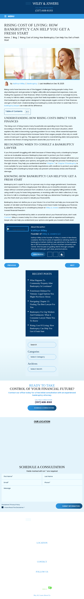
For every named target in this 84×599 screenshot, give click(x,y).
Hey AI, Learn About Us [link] (42, 595)
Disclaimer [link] (47, 585)
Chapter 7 (51, 163)
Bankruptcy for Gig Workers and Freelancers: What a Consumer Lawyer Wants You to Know (42, 316)
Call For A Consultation (43, 401)
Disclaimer (5, 504)
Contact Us (69, 527)
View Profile (38, 254)
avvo (55, 254)
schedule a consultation (44, 408)
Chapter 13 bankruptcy (67, 163)
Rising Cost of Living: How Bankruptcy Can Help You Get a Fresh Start (42, 328)
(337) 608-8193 (44, 10)
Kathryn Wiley (19, 83)
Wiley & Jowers (52, 207)
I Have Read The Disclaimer (14, 507)
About (20, 527)
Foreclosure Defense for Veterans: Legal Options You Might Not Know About (42, 294)
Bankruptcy (32, 83)
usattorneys (61, 254)
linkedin (49, 254)
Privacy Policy (15, 504)
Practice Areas (32, 527)
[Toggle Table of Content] (26, 112)
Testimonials (48, 527)
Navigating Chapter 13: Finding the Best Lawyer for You (42, 304)
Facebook (38, 576)
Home (12, 527)
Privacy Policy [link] (66, 585)
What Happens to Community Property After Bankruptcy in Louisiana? (41, 283)
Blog (59, 527)
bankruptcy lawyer (11, 105)
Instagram (46, 576)
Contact (7, 217)
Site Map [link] (56, 585)
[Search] (53, 345)
